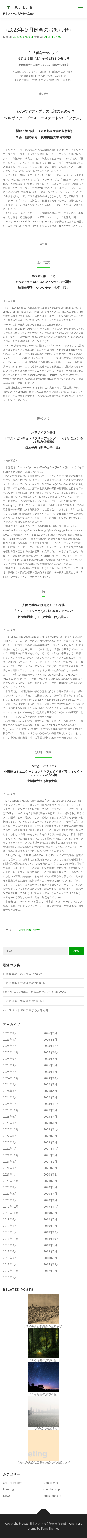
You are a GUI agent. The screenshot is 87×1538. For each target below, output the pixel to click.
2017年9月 (50, 1271)
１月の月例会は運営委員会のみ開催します (43, 1462)
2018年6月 (10, 1251)
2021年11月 (51, 1148)
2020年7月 (50, 1187)
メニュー (80, 7)
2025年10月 (51, 1052)
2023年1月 (50, 1123)
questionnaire (52, 1496)
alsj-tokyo (53, 37)
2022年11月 (51, 1129)
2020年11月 (10, 1181)
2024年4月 (10, 1097)
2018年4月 (10, 1258)
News (37, 930)
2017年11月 (10, 1271)
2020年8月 (10, 1187)
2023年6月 (10, 1116)
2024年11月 (10, 1078)
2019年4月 (10, 1226)
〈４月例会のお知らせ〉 (43, 1360)
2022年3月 (50, 1142)
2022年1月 (10, 1148)
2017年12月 (51, 1264)
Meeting (25, 930)
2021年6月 (50, 1161)
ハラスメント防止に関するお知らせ (25, 1010)
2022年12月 (10, 1129)
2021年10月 (10, 1155)
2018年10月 (51, 1239)
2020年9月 (50, 1181)
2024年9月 (10, 1084)
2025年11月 (10, 1052)
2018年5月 (50, 1251)
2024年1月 (10, 1104)
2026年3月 (50, 1039)
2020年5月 (10, 1194)
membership (52, 1489)
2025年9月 (10, 1059)
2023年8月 (50, 1110)
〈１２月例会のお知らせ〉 (43, 1428)
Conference (51, 1483)
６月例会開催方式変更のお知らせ (24, 983)
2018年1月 (10, 1264)
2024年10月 (51, 1078)
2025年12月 (51, 1046)
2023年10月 (10, 1110)
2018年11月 (10, 1239)
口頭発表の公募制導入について (23, 974)
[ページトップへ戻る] (43, 1514)
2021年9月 (50, 1155)
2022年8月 (10, 1136)
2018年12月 (51, 1232)
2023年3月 (10, 1123)
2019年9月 (50, 1213)
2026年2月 (10, 1046)
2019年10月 (10, 1213)
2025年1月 (50, 1072)
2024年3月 (50, 1097)
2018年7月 (50, 1245)
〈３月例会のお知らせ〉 (43, 1394)
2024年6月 (10, 1091)
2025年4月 (10, 1065)
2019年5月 (50, 1219)
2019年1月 (10, 1232)
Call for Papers (12, 1483)
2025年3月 (50, 1065)
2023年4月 (50, 1116)
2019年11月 (51, 1206)
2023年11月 (51, 1104)
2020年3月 (10, 1200)
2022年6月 (50, 1136)
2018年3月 (50, 1258)
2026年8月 (10, 1033)
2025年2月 (10, 1072)
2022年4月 (10, 1142)
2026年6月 (50, 1033)
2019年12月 (10, 1206)
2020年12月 (51, 1174)
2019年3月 (50, 1226)
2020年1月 (50, 1200)
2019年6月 (10, 1219)
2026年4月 (10, 1039)
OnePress (75, 1523)
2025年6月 (50, 1059)
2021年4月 (10, 1168)
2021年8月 (10, 1161)
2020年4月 (50, 1194)
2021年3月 (50, 1168)
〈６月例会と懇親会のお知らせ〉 (24, 1001)
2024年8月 (50, 1084)
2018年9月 (10, 1245)
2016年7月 (10, 1277)
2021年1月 (10, 1174)
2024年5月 (50, 1091)
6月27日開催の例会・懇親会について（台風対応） (35, 992)
